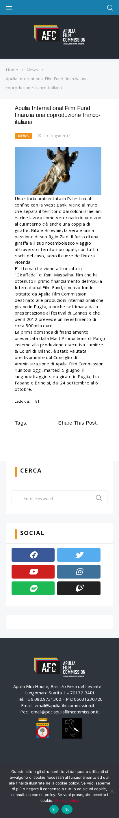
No (67, 809)
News (32, 69)
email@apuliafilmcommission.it (64, 705)
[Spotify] (33, 588)
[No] (112, 791)
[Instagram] (78, 572)
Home (12, 69)
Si (54, 809)
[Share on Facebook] (62, 436)
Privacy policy (67, 800)
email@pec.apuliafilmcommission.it (65, 712)
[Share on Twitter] (70, 436)
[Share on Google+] (78, 436)
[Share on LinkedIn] (86, 436)
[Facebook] (33, 555)
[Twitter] (78, 555)
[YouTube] (33, 572)
